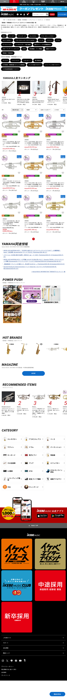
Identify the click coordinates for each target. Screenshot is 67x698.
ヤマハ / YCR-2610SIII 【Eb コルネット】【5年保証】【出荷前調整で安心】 (55, 183)
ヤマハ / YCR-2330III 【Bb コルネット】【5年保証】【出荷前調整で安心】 (33, 183)
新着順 (28, 110)
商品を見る (57, 694)
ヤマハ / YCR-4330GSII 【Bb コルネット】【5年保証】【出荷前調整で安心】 (11, 143)
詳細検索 (52, 14)
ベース (41, 40)
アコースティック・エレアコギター (25, 40)
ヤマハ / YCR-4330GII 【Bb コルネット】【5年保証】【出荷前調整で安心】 (33, 142)
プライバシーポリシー (7, 666)
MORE (33, 373)
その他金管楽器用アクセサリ (11, 69)
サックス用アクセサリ (35, 65)
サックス (5, 60)
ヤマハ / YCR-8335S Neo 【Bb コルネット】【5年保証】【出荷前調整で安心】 (33, 224)
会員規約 (3, 672)
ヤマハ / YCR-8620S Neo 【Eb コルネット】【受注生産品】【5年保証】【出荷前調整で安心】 (11, 222)
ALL (4, 36)
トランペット (15, 60)
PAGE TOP (34, 525)
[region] (33, 349)
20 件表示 (56, 110)
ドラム (58, 40)
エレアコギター (7, 40)
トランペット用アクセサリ (52, 65)
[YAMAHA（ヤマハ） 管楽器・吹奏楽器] (8, 348)
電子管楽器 (38, 60)
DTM (24, 49)
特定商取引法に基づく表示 (8, 669)
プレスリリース (5, 675)
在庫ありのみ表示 (44, 110)
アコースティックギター (48, 36)
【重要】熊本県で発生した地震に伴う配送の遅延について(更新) (33, 4)
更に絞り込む (16, 110)
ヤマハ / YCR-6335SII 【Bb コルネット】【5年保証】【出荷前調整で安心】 (55, 142)
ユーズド (11, 36)
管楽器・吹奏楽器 (8, 53)
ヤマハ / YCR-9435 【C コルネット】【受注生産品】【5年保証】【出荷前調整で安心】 (11, 182)
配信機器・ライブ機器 (36, 49)
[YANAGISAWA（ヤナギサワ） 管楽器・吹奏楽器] (23, 348)
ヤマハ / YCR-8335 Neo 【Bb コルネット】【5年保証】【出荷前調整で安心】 (55, 224)
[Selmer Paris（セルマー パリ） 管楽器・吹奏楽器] (37, 348)
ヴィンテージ (22, 36)
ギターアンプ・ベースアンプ (11, 49)
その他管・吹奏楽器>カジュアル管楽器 (14, 65)
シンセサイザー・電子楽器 (23, 44)
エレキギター (33, 36)
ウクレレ (49, 40)
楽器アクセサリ (50, 49)
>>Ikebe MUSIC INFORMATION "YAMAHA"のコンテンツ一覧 (48, 271)
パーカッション (7, 44)
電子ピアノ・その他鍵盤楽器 (43, 44)
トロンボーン (27, 60)
